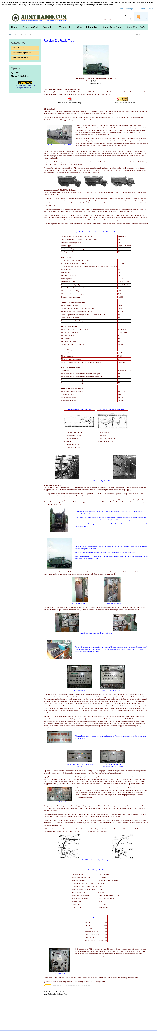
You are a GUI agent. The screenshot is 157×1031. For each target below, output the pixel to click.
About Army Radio (112, 27)
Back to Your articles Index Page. (55, 992)
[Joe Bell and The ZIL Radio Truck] (59, 143)
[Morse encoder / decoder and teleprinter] (59, 658)
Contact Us (48, 27)
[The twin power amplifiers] (112, 601)
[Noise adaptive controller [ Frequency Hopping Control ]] (112, 762)
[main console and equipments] (67, 631)
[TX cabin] (124, 479)
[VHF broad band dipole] (59, 568)
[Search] (130, 19)
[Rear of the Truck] (59, 531)
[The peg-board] (59, 743)
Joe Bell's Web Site (96, 83)
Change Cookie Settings (20, 76)
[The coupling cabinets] (80, 601)
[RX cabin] (67, 479)
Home (14, 27)
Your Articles (65, 27)
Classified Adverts (20, 48)
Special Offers (16, 73)
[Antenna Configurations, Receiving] (79, 426)
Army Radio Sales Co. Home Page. (55, 994)
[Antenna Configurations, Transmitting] (112, 428)
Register (126, 15)
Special (105, 5)
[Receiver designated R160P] (79, 687)
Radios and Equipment (22, 53)
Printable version (141, 35)
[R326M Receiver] (59, 972)
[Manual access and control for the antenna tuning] (79, 762)
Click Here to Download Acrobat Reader (122, 102)
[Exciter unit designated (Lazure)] (112, 688)
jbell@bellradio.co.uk (98, 81)
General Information (87, 27)
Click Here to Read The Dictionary (69, 103)
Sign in (117, 15)
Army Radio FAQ (136, 27)
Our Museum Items (20, 57)
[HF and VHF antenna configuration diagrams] (69, 858)
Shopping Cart (30, 27)
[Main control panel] (59, 800)
